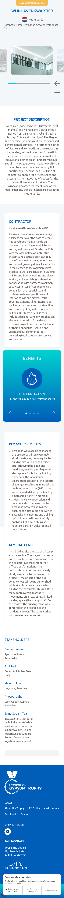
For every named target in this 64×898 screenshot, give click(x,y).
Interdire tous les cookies (13, 890)
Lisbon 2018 (25, 3)
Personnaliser (51, 890)
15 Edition (33, 808)
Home (8, 803)
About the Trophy (14, 808)
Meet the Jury (51, 808)
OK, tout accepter (32, 890)
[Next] (57, 92)
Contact (25, 814)
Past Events (11, 814)
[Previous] (57, 83)
